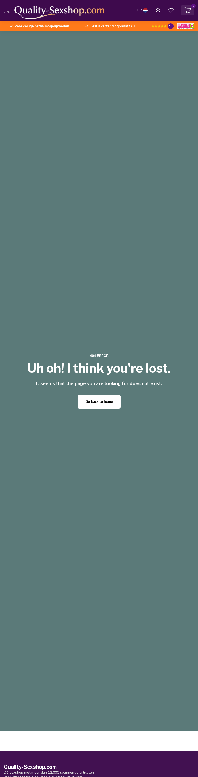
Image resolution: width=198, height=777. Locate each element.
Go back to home (99, 401)
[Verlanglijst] (171, 10)
